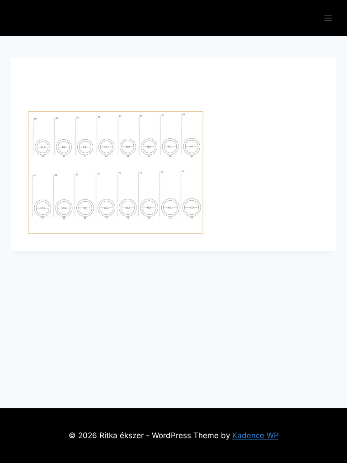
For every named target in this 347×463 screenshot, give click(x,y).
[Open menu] (327, 18)
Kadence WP (255, 435)
